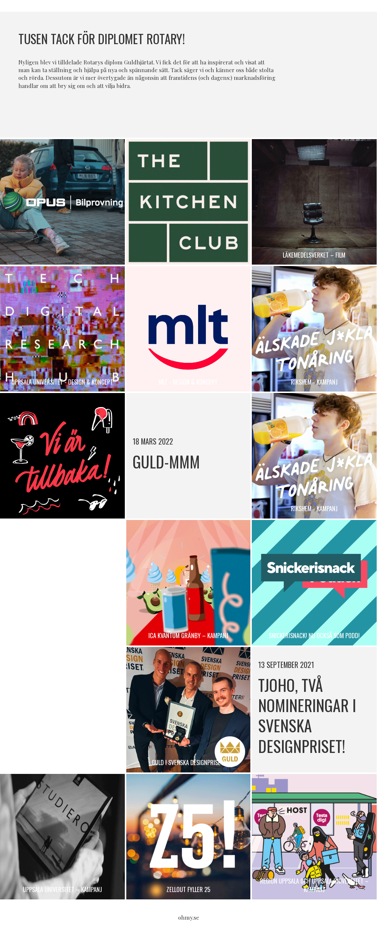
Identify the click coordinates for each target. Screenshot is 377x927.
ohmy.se (188, 917)
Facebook (180, 110)
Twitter (196, 110)
